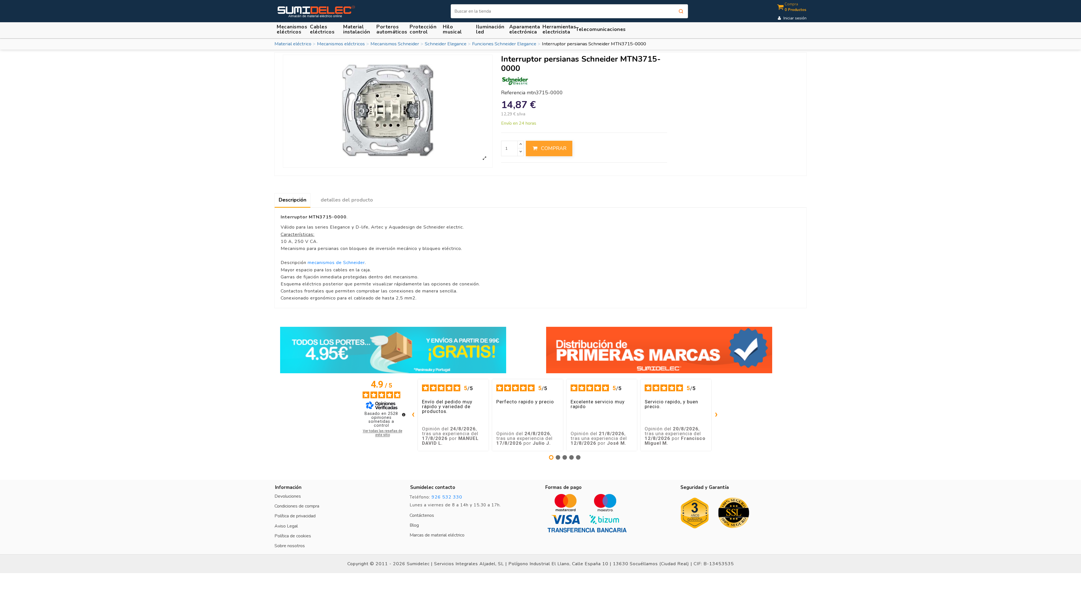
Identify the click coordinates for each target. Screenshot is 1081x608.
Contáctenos (422, 515)
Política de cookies (292, 536)
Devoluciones (287, 496)
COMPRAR (553, 148)
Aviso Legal (286, 526)
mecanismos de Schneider (336, 263)
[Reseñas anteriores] (413, 415)
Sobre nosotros (289, 546)
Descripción (292, 199)
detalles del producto (347, 199)
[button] (357, 29)
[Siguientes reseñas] (716, 415)
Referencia (513, 93)
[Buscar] (681, 11)
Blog (414, 525)
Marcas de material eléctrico (437, 535)
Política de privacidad (295, 516)
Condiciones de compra (296, 506)
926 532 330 (447, 497)
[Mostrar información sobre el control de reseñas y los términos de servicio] (403, 414)
